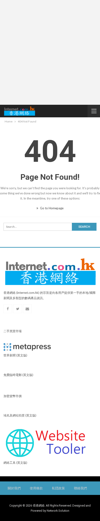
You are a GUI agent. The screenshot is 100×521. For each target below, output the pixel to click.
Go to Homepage (51, 208)
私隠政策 (58, 488)
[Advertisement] (50, 52)
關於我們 (14, 488)
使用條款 (36, 488)
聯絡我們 (80, 488)
